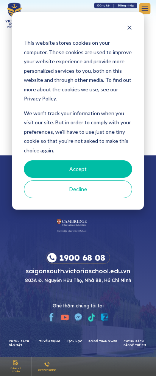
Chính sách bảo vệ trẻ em (134, 342)
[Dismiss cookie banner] (129, 28)
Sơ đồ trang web (102, 341)
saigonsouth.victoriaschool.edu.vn (78, 270)
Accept (78, 169)
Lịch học (74, 341)
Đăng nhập (126, 5)
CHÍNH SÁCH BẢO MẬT (19, 342)
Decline (78, 189)
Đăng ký (103, 5)
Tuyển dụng (49, 341)
